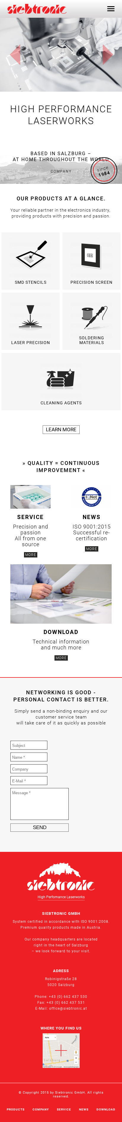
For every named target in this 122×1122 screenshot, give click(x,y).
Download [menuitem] (106, 1109)
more (30, 555)
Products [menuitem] (16, 1109)
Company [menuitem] (41, 1109)
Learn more (61, 429)
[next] (108, 54)
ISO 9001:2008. (95, 922)
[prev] (15, 54)
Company (61, 171)
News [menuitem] (84, 1109)
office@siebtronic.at (68, 1008)
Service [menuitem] (64, 1109)
